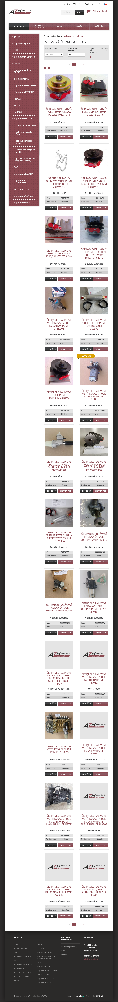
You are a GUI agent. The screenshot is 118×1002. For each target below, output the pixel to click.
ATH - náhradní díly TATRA (37, 996)
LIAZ (16, 50)
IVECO (17, 63)
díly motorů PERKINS (24, 92)
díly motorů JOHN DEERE (22, 71)
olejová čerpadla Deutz (24, 142)
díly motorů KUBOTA (23, 174)
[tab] (54, 55)
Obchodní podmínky (69, 947)
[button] (102, 4)
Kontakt (67, 4)
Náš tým (64, 955)
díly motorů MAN (22, 79)
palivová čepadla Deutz (24, 133)
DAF (16, 167)
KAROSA (18, 112)
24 (70, 55)
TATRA (17, 37)
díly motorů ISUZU (22, 202)
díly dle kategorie (22, 43)
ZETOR (17, 105)
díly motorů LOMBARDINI (20, 181)
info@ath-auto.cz (91, 959)
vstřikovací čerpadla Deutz (25, 150)
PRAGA (17, 99)
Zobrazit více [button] (65, 137)
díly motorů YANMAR (24, 196)
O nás (63, 951)
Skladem (49, 55)
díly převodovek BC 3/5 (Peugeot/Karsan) (25, 159)
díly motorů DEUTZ (54, 36)
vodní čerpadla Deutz (26, 125)
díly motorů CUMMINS (24, 56)
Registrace (90, 4)
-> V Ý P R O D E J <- (23, 189)
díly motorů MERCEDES (25, 85)
